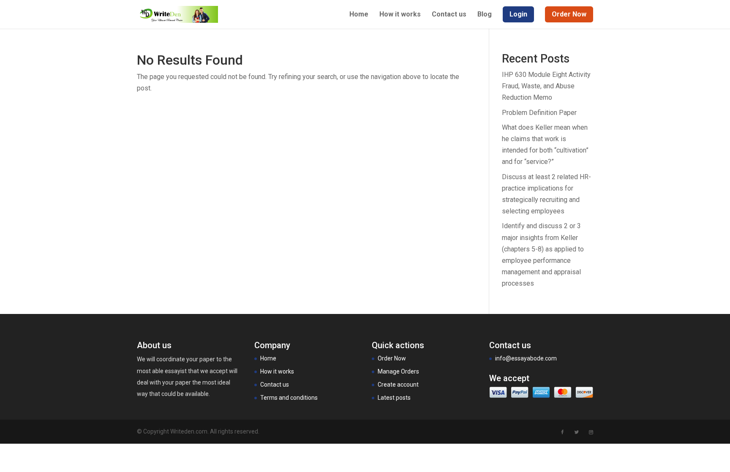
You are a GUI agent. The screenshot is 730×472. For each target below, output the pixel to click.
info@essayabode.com (526, 358)
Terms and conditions (289, 397)
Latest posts (394, 397)
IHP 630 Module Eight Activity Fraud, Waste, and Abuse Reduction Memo (546, 86)
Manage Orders (398, 371)
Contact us (449, 14)
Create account (398, 384)
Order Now (392, 358)
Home (358, 14)
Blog (484, 14)
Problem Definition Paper (539, 113)
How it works (400, 14)
